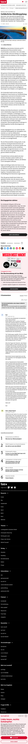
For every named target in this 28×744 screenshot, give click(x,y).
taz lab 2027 (4, 659)
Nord (2, 516)
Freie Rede (3, 614)
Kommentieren (10, 243)
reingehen (3, 617)
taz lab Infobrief (4, 636)
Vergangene (4, 656)
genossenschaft (5, 578)
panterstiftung (4, 588)
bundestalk (3, 601)
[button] (26, 2)
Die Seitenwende (5, 558)
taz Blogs (3, 669)
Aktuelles (3, 552)
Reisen (2, 689)
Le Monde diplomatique (6, 676)
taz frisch (3, 630)
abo (2, 575)
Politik (2, 497)
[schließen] (26, 716)
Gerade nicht (21, 716)
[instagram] (15, 488)
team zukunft (4, 627)
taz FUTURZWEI (4, 672)
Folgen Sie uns (4, 487)
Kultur (2, 506)
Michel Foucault (5, 542)
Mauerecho (3, 610)
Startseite (3, 8)
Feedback (3, 708)
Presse (2, 565)
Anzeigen (3, 699)
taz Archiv (3, 679)
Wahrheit (3, 519)
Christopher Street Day (6, 532)
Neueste (21, 295)
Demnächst (3, 646)
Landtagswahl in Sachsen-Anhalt (9, 529)
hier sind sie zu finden (20, 307)
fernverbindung (4, 604)
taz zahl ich (3, 581)
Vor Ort (2, 649)
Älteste (25, 295)
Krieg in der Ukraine (5, 539)
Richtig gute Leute (5, 536)
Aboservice (3, 712)
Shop (2, 695)
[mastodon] (9, 488)
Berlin (2, 513)
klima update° (4, 607)
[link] (8, 5)
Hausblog (3, 555)
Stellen (2, 562)
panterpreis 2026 (5, 591)
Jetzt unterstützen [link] (14, 234)
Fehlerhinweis (17, 243)
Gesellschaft (4, 503)
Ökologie (11, 8)
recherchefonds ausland (7, 584)
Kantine (2, 692)
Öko (7, 8)
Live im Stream (4, 653)
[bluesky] (12, 488)
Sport (2, 510)
